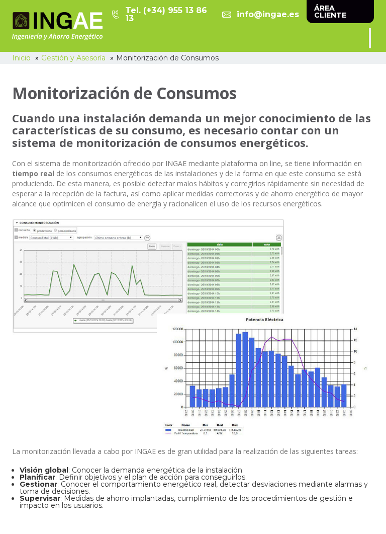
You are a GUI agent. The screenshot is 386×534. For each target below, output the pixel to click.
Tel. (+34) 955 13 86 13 (166, 14)
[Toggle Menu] (370, 38)
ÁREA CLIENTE (330, 12)
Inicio (21, 57)
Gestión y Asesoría (73, 57)
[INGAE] (57, 26)
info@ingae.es (268, 14)
